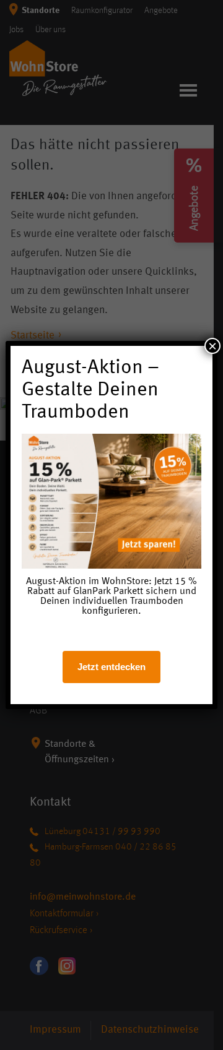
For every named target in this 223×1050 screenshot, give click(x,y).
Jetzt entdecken (111, 666)
